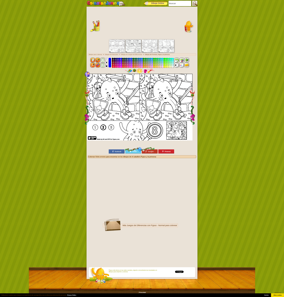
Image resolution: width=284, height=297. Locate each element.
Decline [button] (266, 295)
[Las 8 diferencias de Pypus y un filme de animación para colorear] (117, 52)
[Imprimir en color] (182, 65)
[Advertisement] (142, 22)
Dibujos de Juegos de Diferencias (131, 54)
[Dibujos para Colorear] (106, 3)
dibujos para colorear (95, 54)
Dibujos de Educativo (111, 54)
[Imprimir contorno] (177, 65)
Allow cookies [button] (277, 295)
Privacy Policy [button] (71, 295)
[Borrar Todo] (182, 60)
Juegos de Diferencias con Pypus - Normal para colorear (152, 225)
